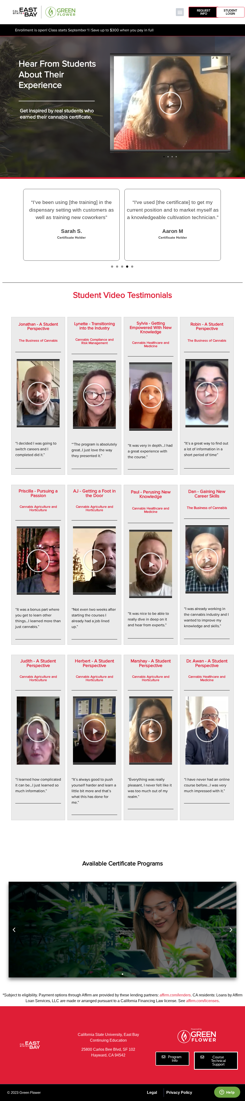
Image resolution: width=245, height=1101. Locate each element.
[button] (180, 12)
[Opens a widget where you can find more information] (227, 1093)
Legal (152, 1092)
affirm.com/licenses (202, 1001)
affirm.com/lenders (175, 995)
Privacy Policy (179, 1092)
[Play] (170, 103)
